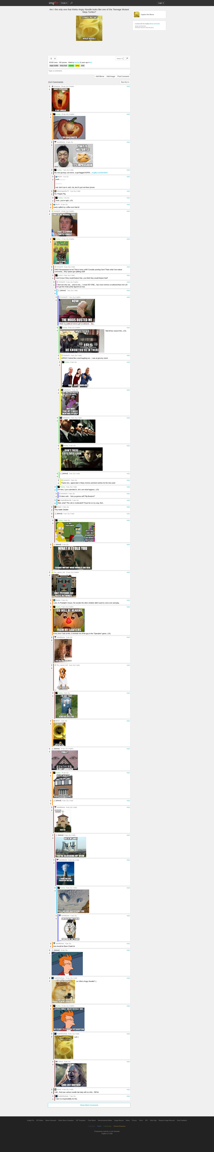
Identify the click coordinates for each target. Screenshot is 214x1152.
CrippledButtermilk (65, 500)
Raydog (76, 62)
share (119, 58)
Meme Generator (154, 24)
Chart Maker (92, 1120)
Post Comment (123, 76)
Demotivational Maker (105, 1120)
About (128, 1120)
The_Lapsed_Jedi (59, 572)
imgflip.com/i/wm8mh (100, 173)
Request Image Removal (167, 1120)
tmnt (82, 65)
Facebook (91, 1126)
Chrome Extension (120, 1126)
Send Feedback (182, 1120)
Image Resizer (119, 1120)
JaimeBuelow (61, 142)
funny (77, 65)
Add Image (111, 76)
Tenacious (57, 86)
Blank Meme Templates (66, 1120)
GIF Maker (39, 1120)
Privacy (134, 1120)
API (146, 1120)
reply (128, 86)
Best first (124, 82)
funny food (63, 65)
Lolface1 (60, 1061)
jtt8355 (58, 721)
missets (59, 1089)
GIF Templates (81, 1120)
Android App (107, 1126)
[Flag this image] (127, 58)
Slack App (153, 1120)
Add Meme (100, 76)
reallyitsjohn (67, 390)
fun (91, 62)
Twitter (99, 1126)
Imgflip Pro (30, 1120)
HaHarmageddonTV (63, 191)
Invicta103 (57, 211)
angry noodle (54, 65)
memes (71, 65)
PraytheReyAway (59, 978)
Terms (141, 1120)
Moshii (60, 176)
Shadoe (59, 507)
